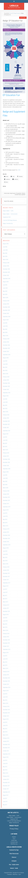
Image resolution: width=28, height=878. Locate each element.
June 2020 (5, 478)
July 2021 (5, 437)
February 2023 (6, 376)
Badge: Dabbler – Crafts (8, 210)
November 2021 (6, 424)
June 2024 (5, 326)
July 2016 (5, 617)
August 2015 (6, 652)
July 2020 (5, 475)
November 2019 (6, 500)
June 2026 (5, 250)
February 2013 (6, 738)
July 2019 (5, 513)
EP (16, 193)
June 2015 (5, 659)
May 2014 (5, 700)
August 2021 (6, 434)
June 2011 (5, 801)
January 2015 (6, 674)
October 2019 (6, 503)
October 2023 (6, 351)
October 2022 (6, 389)
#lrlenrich (23, 193)
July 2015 (5, 655)
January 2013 (6, 741)
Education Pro (16, 872)
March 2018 (5, 563)
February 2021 (6, 453)
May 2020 (5, 481)
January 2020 (6, 494)
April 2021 (5, 446)
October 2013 (6, 716)
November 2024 (6, 310)
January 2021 (6, 456)
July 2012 (5, 760)
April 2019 (5, 522)
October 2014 (6, 684)
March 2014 (5, 703)
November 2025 (6, 272)
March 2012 (5, 773)
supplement (23, 194)
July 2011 (5, 798)
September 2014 (6, 687)
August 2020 (6, 472)
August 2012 (6, 757)
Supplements (19, 193)
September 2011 (6, 792)
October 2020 (6, 465)
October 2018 (6, 541)
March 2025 (5, 297)
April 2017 (5, 598)
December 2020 (6, 459)
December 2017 (6, 573)
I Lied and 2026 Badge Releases (10, 220)
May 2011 (5, 804)
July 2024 (5, 323)
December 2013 (6, 709)
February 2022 (6, 414)
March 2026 (5, 259)
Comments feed (14, 842)
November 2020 (6, 462)
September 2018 (6, 544)
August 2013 (6, 719)
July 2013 (5, 722)
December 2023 (6, 345)
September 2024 (6, 316)
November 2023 (6, 348)
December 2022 (6, 383)
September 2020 (6, 468)
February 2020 (6, 491)
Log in (14, 838)
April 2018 (5, 560)
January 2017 (6, 608)
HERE (19, 170)
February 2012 (6, 776)
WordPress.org (14, 844)
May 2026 (5, 253)
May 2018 (5, 557)
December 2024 (6, 307)
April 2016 (5, 627)
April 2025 (5, 294)
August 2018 (6, 548)
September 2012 (6, 754)
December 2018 (6, 535)
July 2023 (5, 361)
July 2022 (5, 399)
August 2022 (6, 395)
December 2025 (6, 269)
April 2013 (5, 731)
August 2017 (6, 586)
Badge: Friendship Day (8, 223)
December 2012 (6, 744)
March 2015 (5, 668)
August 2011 (6, 795)
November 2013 (6, 712)
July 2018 (5, 551)
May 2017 (5, 595)
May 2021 (5, 443)
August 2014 (6, 690)
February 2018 (6, 567)
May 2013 (5, 728)
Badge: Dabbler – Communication (10, 214)
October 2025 (6, 275)
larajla (14, 5)
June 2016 (5, 621)
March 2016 (5, 630)
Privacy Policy (14, 829)
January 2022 (6, 418)
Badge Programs (12, 193)
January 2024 (6, 342)
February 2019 (6, 529)
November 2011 (6, 785)
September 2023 (6, 354)
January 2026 (6, 266)
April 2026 (5, 256)
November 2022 (6, 386)
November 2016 (6, 611)
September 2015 (6, 649)
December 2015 (6, 640)
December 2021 (6, 421)
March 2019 (5, 525)
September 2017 (6, 582)
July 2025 (5, 285)
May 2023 (5, 367)
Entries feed (14, 840)
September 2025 (6, 278)
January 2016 (6, 636)
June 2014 (5, 697)
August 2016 (6, 614)
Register (14, 837)
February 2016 (6, 633)
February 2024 (6, 338)
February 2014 (6, 706)
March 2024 (5, 335)
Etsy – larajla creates (14, 864)
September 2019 (6, 506)
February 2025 (6, 300)
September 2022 (6, 392)
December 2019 (6, 497)
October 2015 (6, 646)
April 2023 (5, 370)
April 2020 (5, 484)
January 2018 (6, 570)
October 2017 (6, 579)
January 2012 (6, 779)
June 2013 (5, 725)
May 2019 (5, 519)
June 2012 (5, 763)
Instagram (14, 861)
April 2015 (5, 665)
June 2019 (5, 516)
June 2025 (5, 288)
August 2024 (6, 319)
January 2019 (6, 532)
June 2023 (5, 364)
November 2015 (6, 643)
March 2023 (5, 373)
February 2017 (6, 605)
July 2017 (5, 589)
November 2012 (6, 747)
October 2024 (6, 313)
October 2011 (6, 789)
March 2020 (5, 487)
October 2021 (6, 427)
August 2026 (6, 243)
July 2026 (5, 247)
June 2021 (5, 440)
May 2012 (5, 766)
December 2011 (6, 782)
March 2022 (5, 411)
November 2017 (6, 576)
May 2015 (5, 662)
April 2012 (5, 770)
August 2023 (6, 357)
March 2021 (5, 449)
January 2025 (6, 304)
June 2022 (5, 402)
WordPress (15, 874)
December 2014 (6, 678)
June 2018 (5, 554)
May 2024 (5, 329)
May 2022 (5, 405)
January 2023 (6, 380)
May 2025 (5, 291)
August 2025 (6, 281)
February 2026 (6, 262)
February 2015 (6, 671)
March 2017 (5, 602)
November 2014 (6, 681)
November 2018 (6, 538)
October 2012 (6, 750)
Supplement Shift (7, 217)
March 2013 (5, 735)
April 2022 (5, 408)
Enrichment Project (18, 194)
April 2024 (5, 332)
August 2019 (6, 510)
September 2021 (6, 430)
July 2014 (5, 693)
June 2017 (5, 592)
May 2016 (5, 624)
